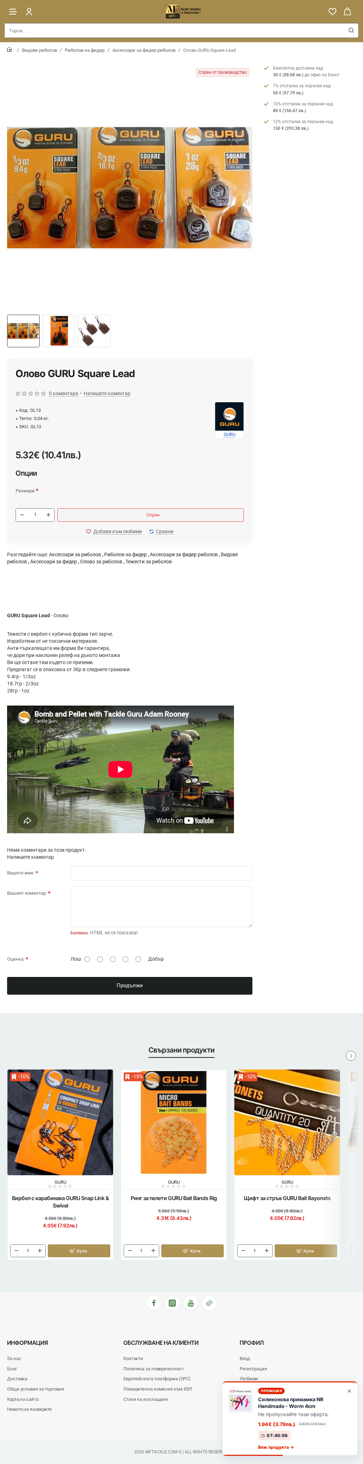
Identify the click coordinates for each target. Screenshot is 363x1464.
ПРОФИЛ (252, 1342)
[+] (48, 515)
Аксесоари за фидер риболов (143, 50)
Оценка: (15, 959)
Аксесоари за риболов (75, 554)
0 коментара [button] (63, 393)
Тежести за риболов (148, 561)
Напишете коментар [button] (107, 393)
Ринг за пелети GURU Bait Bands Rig (174, 1198)
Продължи (130, 985)
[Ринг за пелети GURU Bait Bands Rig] (174, 1122)
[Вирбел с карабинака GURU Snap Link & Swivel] (60, 1122)
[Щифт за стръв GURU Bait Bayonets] (287, 1122)
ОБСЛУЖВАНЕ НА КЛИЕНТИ (161, 1342)
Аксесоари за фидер (53, 561)
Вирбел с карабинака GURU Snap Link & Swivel (60, 1202)
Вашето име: (20, 872)
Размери (25, 490)
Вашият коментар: (27, 893)
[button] (114, 531)
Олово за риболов (101, 561)
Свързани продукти (181, 1050)
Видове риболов (39, 50)
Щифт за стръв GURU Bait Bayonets (287, 1198)
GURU (60, 1182)
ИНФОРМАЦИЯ (27, 1342)
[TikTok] (209, 1303)
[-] (22, 515)
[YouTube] (191, 1303)
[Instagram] (172, 1303)
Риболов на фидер (85, 50)
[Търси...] (351, 30)
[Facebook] (154, 1303)
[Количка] (347, 11)
